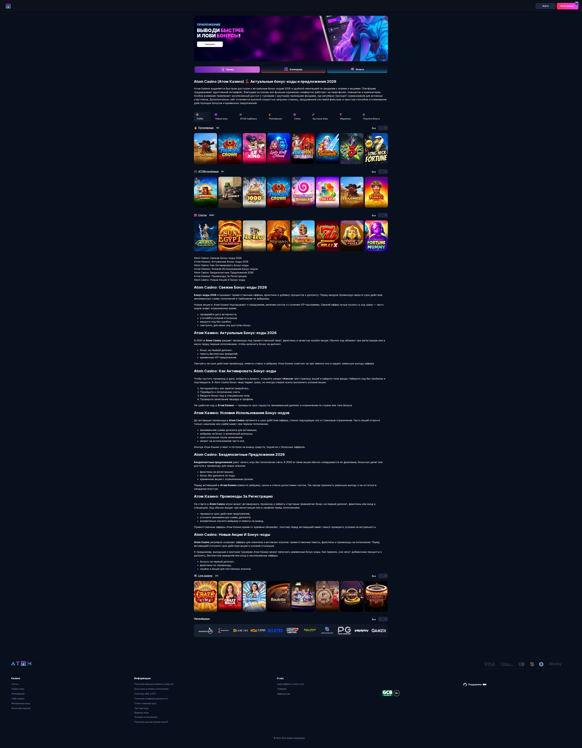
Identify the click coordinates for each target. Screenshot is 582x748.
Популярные (275, 118)
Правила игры (141, 712)
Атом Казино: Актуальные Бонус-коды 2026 (221, 261)
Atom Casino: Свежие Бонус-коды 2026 (218, 257)
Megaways (345, 118)
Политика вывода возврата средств (153, 684)
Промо (230, 69)
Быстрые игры (320, 118)
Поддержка (475, 684)
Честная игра (141, 708)
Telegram (282, 689)
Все (374, 128)
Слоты (297, 118)
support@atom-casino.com (290, 684)
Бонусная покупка (21, 708)
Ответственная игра (145, 703)
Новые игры (221, 118)
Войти (546, 6)
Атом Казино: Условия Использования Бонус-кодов (226, 268)
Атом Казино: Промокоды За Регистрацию (220, 276)
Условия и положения (145, 717)
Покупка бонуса (371, 118)
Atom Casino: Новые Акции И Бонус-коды (219, 279)
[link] (206, 630)
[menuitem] (21, 684)
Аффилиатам (283, 694)
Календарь (296, 69)
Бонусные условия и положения (151, 689)
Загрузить (294, 43)
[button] (378, 56)
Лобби (200, 118)
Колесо (360, 69)
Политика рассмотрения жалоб (151, 722)
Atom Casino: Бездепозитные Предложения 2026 (223, 272)
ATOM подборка (248, 118)
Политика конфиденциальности (151, 698)
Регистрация (567, 6)
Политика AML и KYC (145, 693)
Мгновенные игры (21, 703)
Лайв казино (18, 698)
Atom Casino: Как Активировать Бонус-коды (221, 265)
